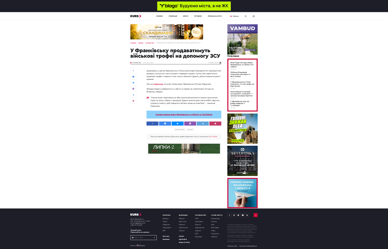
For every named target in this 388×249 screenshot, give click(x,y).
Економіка (183, 215)
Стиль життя (216, 215)
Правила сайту (232, 246)
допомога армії (180, 129)
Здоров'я (183, 239)
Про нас (166, 236)
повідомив (158, 84)
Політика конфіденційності (248, 246)
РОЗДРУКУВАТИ (213, 62)
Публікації (173, 16)
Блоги (185, 16)
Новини (159, 16)
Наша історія (184, 242)
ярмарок (190, 129)
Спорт (181, 236)
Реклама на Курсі (215, 16)
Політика (166, 215)
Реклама (166, 239)
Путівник (198, 16)
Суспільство (136, 62)
